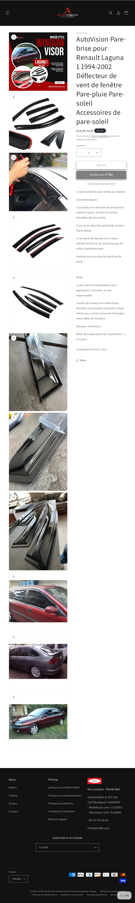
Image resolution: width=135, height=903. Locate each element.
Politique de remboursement (64, 795)
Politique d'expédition (60, 803)
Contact (13, 811)
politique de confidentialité (63, 787)
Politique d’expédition (97, 894)
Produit (13, 795)
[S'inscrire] (95, 847)
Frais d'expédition (100, 136)
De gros (13, 803)
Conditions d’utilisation (72, 894)
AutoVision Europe (45, 891)
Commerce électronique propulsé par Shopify (76, 891)
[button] (7, 13)
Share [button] (83, 360)
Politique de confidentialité (44, 894)
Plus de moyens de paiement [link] (101, 183)
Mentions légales (58, 819)
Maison (13, 787)
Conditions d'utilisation (61, 811)
